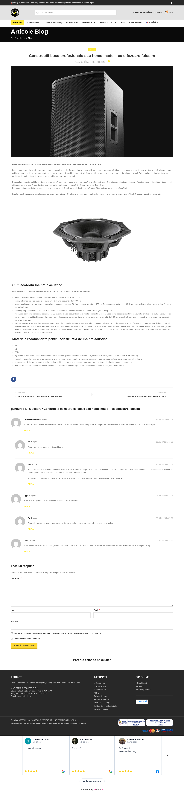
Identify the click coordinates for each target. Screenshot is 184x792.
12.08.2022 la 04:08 (164, 419)
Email (96, 610)
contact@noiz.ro (64, 3)
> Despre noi (99, 683)
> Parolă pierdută (143, 689)
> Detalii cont (141, 683)
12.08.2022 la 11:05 (164, 442)
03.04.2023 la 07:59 (164, 518)
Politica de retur (101, 696)
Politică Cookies (101, 709)
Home (22, 38)
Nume (14, 610)
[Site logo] (15, 12)
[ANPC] (131, 722)
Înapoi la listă (92, 394)
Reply (27, 430)
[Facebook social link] (171, 3)
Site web (14, 621)
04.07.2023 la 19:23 (164, 540)
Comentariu (16, 578)
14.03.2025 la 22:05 (164, 464)
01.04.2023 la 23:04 (164, 496)
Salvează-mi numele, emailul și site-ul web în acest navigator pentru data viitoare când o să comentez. (58, 633)
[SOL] (159, 722)
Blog (30, 38)
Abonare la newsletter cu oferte (26, 638)
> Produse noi (100, 689)
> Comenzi (140, 686)
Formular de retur (101, 699)
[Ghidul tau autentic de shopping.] (142, 702)
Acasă (13, 38)
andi (89, 62)
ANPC (96, 693)
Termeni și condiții (102, 703)
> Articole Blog (100, 686)
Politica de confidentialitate (105, 706)
